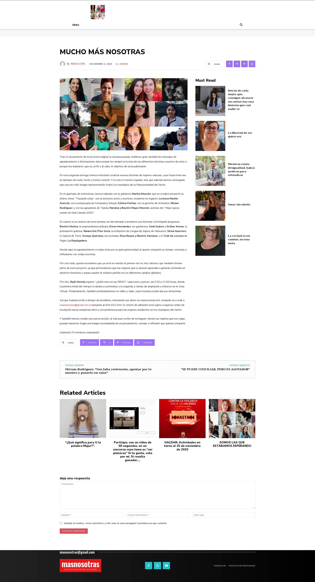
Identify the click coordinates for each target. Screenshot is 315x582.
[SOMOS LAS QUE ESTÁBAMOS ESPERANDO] (232, 418)
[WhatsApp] (252, 64)
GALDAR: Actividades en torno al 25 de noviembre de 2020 (182, 445)
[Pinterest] (244, 64)
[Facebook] (229, 64)
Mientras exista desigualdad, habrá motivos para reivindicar (241, 169)
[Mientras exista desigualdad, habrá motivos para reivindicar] (210, 171)
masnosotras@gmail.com (74, 305)
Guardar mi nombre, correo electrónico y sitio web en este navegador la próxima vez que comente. (115, 523)
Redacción (78, 64)
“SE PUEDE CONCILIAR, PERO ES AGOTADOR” (215, 369)
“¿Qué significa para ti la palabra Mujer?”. (83, 444)
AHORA (123, 64)
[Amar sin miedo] (210, 206)
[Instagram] (157, 565)
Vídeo (75, 24)
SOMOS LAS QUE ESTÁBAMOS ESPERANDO (232, 444)
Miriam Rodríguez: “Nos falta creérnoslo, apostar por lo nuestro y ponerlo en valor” (108, 371)
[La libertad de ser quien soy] (210, 136)
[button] (241, 25)
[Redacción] (63, 64)
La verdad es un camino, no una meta (239, 240)
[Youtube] (166, 565)
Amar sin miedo (239, 204)
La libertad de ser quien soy (240, 135)
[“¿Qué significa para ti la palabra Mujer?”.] (83, 418)
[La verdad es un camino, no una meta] (210, 241)
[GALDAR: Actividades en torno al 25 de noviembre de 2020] (182, 418)
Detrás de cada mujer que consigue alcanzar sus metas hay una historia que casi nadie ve (241, 99)
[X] (237, 64)
